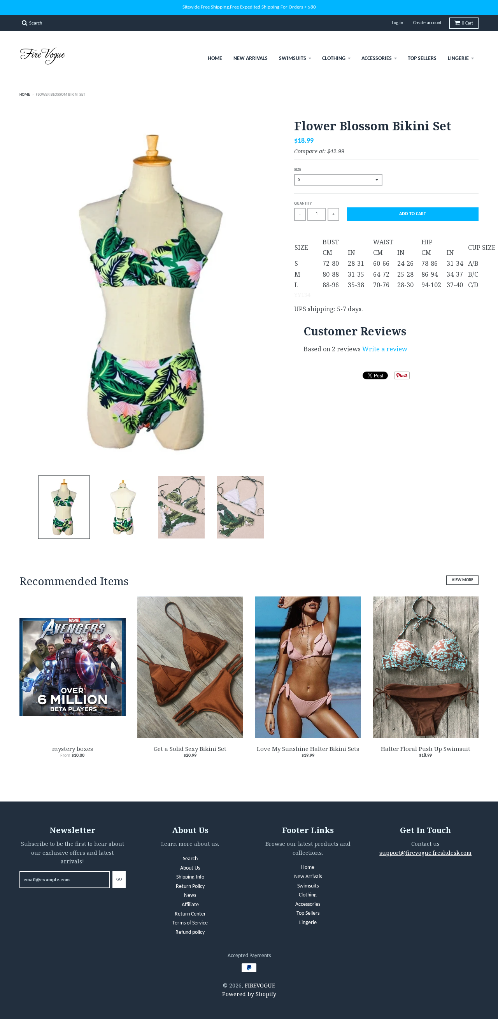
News (190, 895)
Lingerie (458, 58)
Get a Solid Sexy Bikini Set (190, 748)
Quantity (303, 204)
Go (119, 879)
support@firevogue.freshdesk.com (425, 852)
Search (190, 859)
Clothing (333, 58)
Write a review (384, 349)
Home (215, 58)
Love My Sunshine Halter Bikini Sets (308, 748)
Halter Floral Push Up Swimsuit (425, 748)
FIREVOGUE (260, 985)
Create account (427, 23)
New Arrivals (250, 58)
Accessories (376, 58)
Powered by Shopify (249, 994)
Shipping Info (190, 877)
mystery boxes (72, 748)
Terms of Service (190, 923)
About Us (190, 868)
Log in (397, 23)
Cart (467, 23)
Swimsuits (292, 58)
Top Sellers (422, 58)
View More (462, 580)
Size (297, 170)
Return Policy (190, 886)
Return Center (190, 914)
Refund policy (190, 932)
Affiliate (190, 905)
